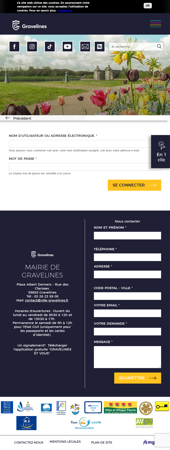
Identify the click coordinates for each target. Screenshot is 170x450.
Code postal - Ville (113, 288)
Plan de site (101, 442)
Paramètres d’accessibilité (99, 46)
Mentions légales (65, 442)
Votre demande (110, 324)
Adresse (103, 266)
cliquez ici (64, 10)
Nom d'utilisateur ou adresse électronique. (53, 136)
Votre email (107, 305)
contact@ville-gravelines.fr (46, 300)
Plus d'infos (81, 10)
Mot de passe (23, 159)
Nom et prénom (110, 228)
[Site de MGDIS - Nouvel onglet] (152, 443)
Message (103, 342)
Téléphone (105, 249)
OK (148, 5)
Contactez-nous (28, 442)
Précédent (22, 118)
